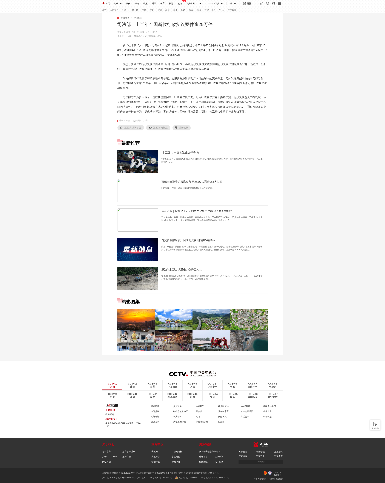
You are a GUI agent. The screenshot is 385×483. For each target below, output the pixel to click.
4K (200, 3)
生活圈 (221, 421)
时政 (116, 3)
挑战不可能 (246, 406)
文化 (152, 10)
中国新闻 (138, 18)
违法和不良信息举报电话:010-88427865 (202, 473)
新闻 (128, 3)
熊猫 (180, 3)
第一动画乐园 (247, 411)
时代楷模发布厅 (180, 411)
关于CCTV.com (109, 456)
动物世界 (267, 411)
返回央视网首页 (132, 127)
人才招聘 (219, 461)
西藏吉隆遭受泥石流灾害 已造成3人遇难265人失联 (191, 181)
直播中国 (190, 3)
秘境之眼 (155, 421)
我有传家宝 (223, 411)
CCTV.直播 (214, 3)
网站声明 (106, 461)
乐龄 (183, 10)
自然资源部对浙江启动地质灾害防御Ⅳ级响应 (188, 240)
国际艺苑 (222, 416)
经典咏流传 (223, 406)
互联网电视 (177, 451)
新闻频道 (125, 18)
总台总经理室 (128, 451)
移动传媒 (155, 461)
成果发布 (278, 452)
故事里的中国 (269, 406)
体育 (162, 3)
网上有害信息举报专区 (209, 451)
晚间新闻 (109, 414)
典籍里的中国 (179, 421)
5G (213, 10)
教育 (171, 3)
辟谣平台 (203, 456)
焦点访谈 (177, 406)
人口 (198, 416)
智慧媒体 (243, 456)
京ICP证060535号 (109, 478)
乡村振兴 (114, 10)
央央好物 (232, 10)
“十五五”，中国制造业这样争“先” (180, 152)
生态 (124, 10)
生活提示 (245, 416)
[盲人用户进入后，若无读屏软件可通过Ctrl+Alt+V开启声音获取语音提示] (261, 3)
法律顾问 (219, 456)
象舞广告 (126, 456)
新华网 (127, 32)
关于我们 (243, 452)
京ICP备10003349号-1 (164, 478)
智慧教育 (278, 456)
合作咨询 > (261, 462)
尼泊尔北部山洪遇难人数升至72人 (181, 269)
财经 (154, 3)
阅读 (191, 10)
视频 (145, 3)
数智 (207, 10)
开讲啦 (199, 411)
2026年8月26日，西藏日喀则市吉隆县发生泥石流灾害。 (187, 188)
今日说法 (155, 411)
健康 (175, 10)
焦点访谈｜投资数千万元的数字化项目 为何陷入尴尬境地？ (197, 211)
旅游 (160, 10)
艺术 (199, 10)
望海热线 (375, 428)
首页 (108, 3)
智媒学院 (260, 452)
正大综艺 (177, 416)
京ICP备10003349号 (145, 478)
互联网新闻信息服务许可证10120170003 (119, 473)
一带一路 (134, 10)
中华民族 (267, 416)
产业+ (221, 10)
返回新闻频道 (160, 127)
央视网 (154, 451)
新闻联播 (155, 406)
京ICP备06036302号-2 (127, 478)
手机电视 (176, 456)
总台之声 (106, 451)
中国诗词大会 (202, 421)
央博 (144, 10)
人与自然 (155, 416)
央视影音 (155, 456)
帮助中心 (176, 461)
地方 (104, 10)
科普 (167, 10)
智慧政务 (260, 456)
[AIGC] (247, 3)
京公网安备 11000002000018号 (192, 478)
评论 (137, 3)
